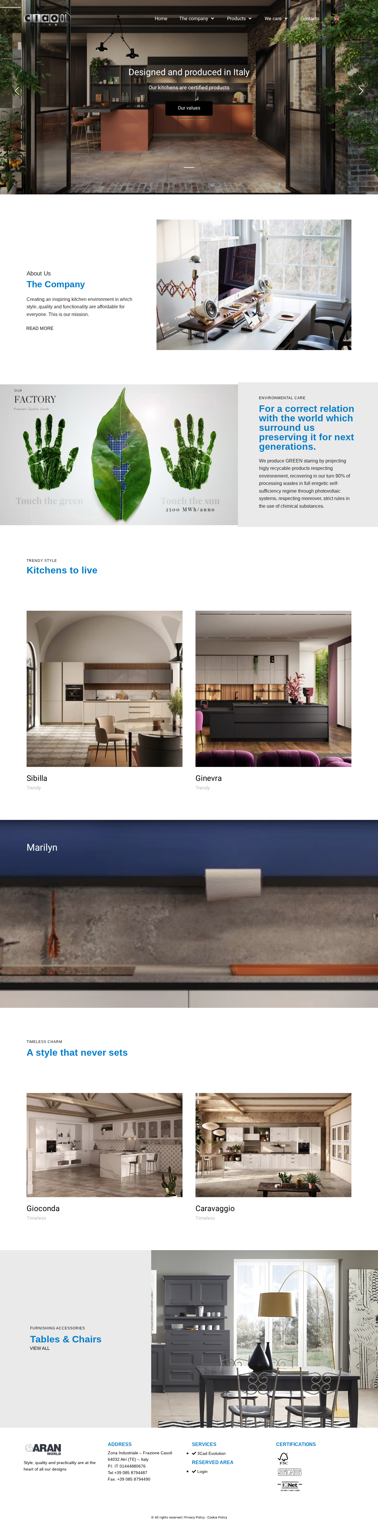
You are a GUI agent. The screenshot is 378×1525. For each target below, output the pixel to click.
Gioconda (43, 1208)
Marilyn (42, 848)
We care (273, 18)
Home (161, 18)
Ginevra (208, 778)
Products (236, 18)
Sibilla (37, 778)
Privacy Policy (194, 1517)
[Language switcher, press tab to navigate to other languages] (341, 18)
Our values (189, 108)
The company (193, 18)
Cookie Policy (217, 1517)
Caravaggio (215, 1208)
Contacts (310, 18)
